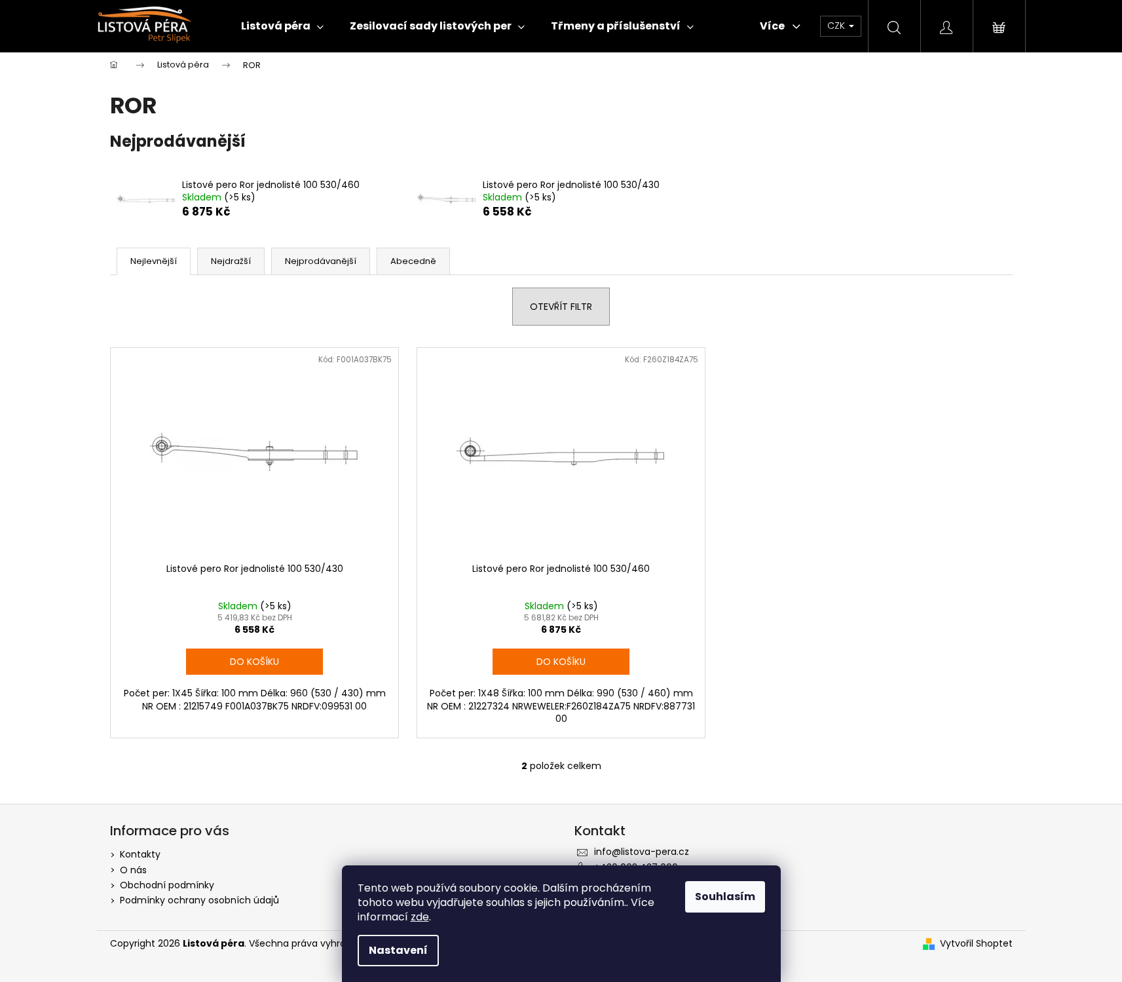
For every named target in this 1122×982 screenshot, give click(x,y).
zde (420, 916)
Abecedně (413, 261)
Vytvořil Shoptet (976, 943)
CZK (837, 25)
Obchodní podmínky (167, 885)
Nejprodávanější (320, 261)
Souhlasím (725, 896)
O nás (133, 870)
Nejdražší (231, 261)
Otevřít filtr (561, 306)
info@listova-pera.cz (641, 851)
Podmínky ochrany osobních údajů (199, 900)
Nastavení (398, 950)
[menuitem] (282, 26)
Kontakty (140, 854)
